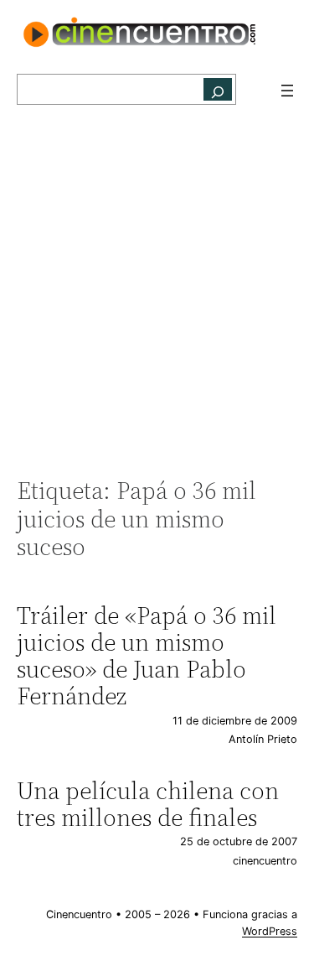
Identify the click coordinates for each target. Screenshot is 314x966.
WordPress (269, 931)
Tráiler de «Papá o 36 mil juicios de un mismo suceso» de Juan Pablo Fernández (146, 656)
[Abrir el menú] (287, 90)
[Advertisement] (157, 300)
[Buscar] (217, 89)
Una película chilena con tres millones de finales (148, 804)
